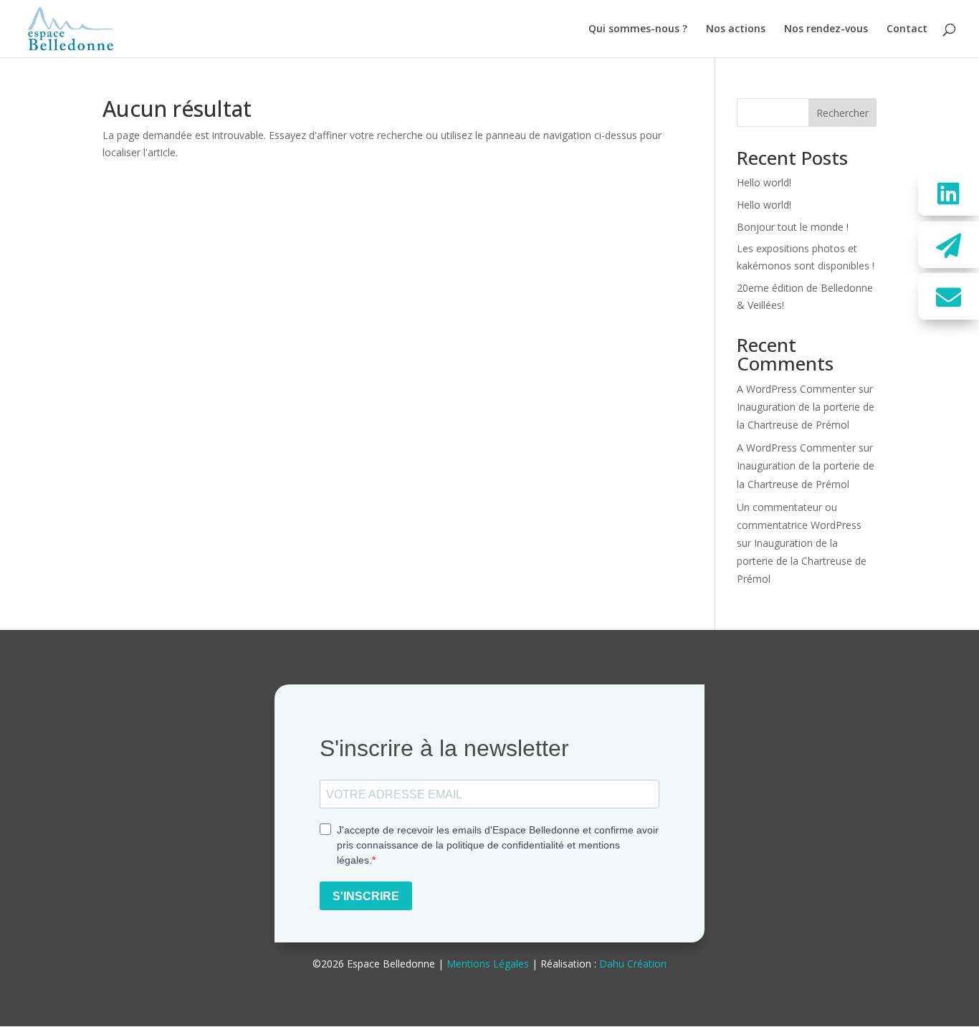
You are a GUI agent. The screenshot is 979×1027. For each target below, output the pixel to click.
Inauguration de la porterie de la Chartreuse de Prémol (801, 561)
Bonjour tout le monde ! (793, 227)
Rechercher (842, 113)
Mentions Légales (487, 963)
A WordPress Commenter (796, 389)
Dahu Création (633, 963)
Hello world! (764, 182)
